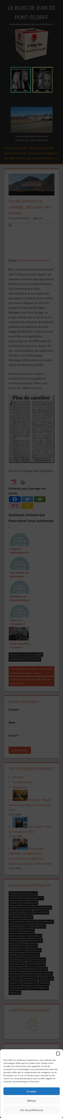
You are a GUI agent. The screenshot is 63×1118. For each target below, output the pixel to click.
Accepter (32, 1091)
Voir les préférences (31, 1110)
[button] (58, 1053)
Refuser (31, 1100)
